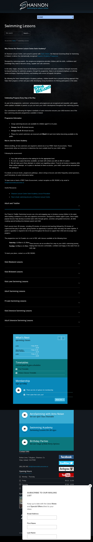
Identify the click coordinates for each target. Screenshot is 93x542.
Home (14, 40)
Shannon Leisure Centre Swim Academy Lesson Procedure (30, 193)
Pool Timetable (23, 369)
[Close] (90, 486)
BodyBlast (18, 354)
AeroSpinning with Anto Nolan (47, 414)
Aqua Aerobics (20, 346)
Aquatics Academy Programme (48, 56)
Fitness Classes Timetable (27, 373)
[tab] (42, 205)
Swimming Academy (41, 427)
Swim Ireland (45, 54)
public (17, 350)
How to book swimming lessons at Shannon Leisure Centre (30, 197)
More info (59, 399)
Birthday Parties (39, 441)
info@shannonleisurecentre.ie (14, 182)
